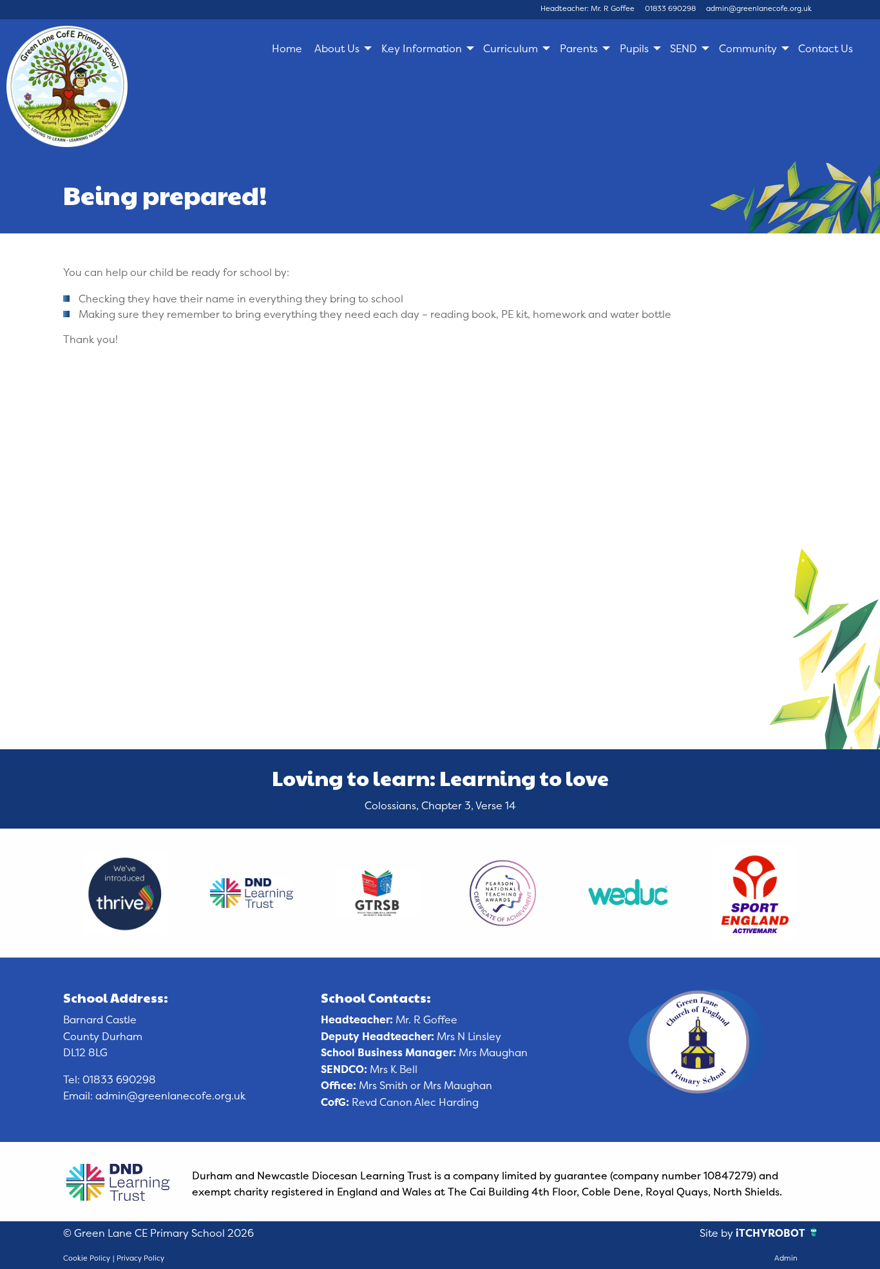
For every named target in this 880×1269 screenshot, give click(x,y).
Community (748, 48)
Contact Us (825, 48)
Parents (579, 48)
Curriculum (510, 48)
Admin (786, 1258)
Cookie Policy (86, 1258)
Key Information (421, 48)
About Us (336, 48)
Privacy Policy (140, 1258)
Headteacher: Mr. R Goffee (587, 8)
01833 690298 (670, 8)
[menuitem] (286, 48)
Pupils (634, 48)
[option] (126, 893)
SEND (683, 48)
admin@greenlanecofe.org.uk (759, 8)
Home (287, 48)
